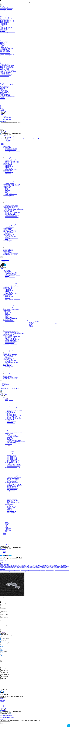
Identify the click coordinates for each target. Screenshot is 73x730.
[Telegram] (11, 555)
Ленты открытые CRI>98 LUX (30, 570)
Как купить (7, 527)
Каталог (6, 399)
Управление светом (10, 446)
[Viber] (7, 555)
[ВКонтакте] (1, 555)
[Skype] (10, 555)
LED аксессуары (31, 571)
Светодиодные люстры (62, 566)
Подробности (2, 632)
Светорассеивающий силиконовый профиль (45, 565)
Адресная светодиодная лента (7, 571)
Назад (7, 398)
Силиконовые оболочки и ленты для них (20, 571)
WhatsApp (4, 125)
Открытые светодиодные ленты (19, 570)
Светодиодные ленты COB (56, 570)
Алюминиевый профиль (11, 435)
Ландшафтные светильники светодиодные (26, 566)
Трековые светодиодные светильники (14, 484)
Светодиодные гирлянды (48, 567)
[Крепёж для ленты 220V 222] (12, 596)
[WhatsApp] (8, 555)
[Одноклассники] (2, 555)
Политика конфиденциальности (6, 715)
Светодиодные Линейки (11, 421)
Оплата (1, 702)
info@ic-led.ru (3, 121)
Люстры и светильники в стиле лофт (13, 494)
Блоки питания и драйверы (12, 455)
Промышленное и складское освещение (60, 567)
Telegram (4, 551)
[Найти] (1, 5)
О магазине (7, 519)
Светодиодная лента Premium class (6, 570)
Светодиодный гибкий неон (12, 414)
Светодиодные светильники (12, 473)
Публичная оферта (3, 719)
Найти (2, 723)
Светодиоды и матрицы (11, 506)
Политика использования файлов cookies (7, 717)
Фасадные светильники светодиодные (14, 464)
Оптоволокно (31, 567)
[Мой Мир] (4, 555)
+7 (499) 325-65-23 (4, 111)
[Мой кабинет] (0, 382)
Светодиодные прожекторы (12, 499)
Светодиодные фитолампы (39, 567)
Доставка (2, 701)
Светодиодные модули (11, 428)
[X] (5, 555)
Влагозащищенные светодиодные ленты (43, 570)
